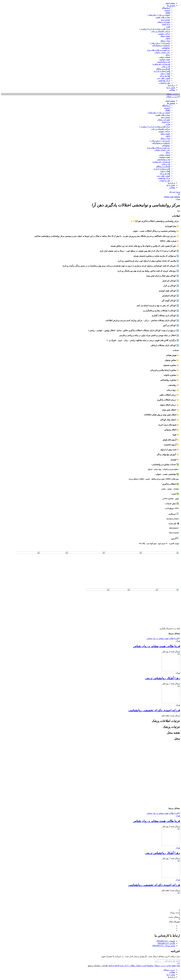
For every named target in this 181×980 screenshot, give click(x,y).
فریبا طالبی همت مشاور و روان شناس (156, 646)
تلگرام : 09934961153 (166, 943)
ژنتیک (168, 55)
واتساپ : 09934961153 (166, 941)
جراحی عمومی (164, 34)
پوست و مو (165, 19)
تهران (178, 199)
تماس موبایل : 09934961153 (163, 946)
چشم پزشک (165, 36)
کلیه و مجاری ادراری (161, 71)
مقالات (172, 90)
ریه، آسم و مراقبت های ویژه (158, 50)
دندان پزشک (165, 41)
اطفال (167, 12)
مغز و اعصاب (164, 83)
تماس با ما (171, 87)
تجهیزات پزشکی (163, 22)
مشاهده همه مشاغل (172, 197)
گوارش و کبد (165, 76)
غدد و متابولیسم (163, 62)
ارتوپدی (167, 10)
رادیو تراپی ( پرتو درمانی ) (160, 43)
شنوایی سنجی (164, 57)
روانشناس (166, 48)
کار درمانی (165, 66)
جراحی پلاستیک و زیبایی (160, 31)
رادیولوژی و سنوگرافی (161, 45)
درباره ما (171, 85)
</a (179, 963)
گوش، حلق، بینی (163, 78)
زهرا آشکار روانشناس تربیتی (162, 678)
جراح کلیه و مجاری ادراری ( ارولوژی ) (155, 29)
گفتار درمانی (165, 73)
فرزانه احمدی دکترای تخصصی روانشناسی (154, 710)
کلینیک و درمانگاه (163, 69)
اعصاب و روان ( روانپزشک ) (159, 15)
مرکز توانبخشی (164, 80)
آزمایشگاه (166, 8)
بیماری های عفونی (162, 17)
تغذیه (168, 27)
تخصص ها (171, 5)
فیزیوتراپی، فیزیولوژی (161, 64)
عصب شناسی (164, 59)
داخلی (167, 38)
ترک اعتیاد (166, 24)
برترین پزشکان (169, 970)
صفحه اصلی (170, 3)
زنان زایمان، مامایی (162, 52)
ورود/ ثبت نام (174, 192)
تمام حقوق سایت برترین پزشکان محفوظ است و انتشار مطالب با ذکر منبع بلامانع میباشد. (144, 965)
